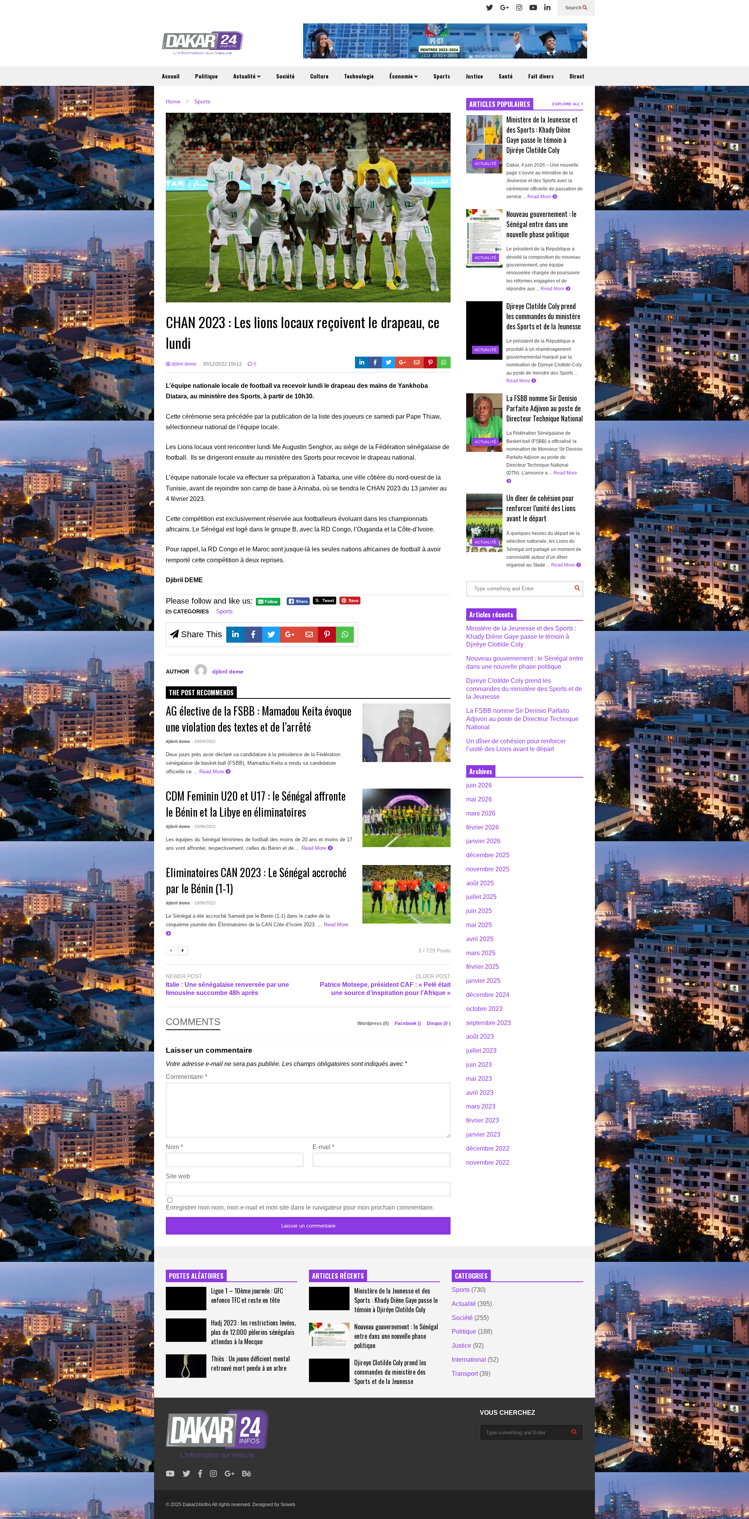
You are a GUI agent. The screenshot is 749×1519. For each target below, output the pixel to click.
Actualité (245, 76)
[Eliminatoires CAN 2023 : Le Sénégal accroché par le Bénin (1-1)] (406, 894)
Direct (577, 76)
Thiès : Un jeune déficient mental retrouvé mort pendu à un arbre (250, 1363)
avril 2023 (479, 1092)
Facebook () (408, 1023)
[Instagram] (519, 8)
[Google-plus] (402, 362)
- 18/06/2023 (203, 903)
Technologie (359, 76)
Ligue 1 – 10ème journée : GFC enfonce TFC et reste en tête (247, 1295)
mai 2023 (479, 1078)
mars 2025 (480, 953)
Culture (319, 76)
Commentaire (186, 1076)
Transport (465, 1373)
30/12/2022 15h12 (222, 364)
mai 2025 (479, 925)
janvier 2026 (483, 841)
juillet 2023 (481, 1050)
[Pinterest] (430, 362)
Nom (174, 1147)
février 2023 (482, 1120)
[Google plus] (504, 8)
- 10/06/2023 (203, 826)
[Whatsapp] (444, 362)
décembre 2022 (487, 1148)
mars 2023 (480, 1106)
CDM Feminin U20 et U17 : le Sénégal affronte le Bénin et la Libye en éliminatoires (256, 804)
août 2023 (480, 1036)
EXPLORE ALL (566, 104)
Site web (178, 1176)
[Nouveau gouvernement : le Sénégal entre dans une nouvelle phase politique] (484, 238)
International (469, 1359)
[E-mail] (417, 362)
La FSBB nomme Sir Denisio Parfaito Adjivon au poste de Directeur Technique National (544, 408)
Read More (212, 772)
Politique (206, 76)
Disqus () (439, 1023)
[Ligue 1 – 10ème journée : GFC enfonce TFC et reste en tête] (186, 1298)
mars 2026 (480, 813)
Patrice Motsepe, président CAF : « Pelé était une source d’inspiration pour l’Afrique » (385, 988)
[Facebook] (375, 362)
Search (573, 8)
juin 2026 (479, 785)
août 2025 (480, 883)
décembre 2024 (487, 994)
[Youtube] (533, 8)
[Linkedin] (547, 8)
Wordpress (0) (373, 1023)
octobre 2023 (484, 1009)
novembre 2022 (487, 1162)
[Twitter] (489, 8)
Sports (441, 76)
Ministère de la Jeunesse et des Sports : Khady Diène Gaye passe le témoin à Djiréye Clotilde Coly (542, 134)
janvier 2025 (483, 980)
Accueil (170, 76)
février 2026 (482, 827)
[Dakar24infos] (203, 45)
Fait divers (541, 76)
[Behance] (246, 1473)
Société (285, 76)
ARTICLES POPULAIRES (499, 104)
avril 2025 (479, 939)
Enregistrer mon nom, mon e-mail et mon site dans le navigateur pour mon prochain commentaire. (300, 1207)
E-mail (323, 1147)
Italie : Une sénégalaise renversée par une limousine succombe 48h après (227, 988)
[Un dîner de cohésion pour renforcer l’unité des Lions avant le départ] (484, 523)
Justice (474, 76)
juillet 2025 (481, 897)
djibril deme (183, 364)
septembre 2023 (488, 1023)
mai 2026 (479, 799)
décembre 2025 (487, 855)
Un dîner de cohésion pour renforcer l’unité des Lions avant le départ (540, 508)
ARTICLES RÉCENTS (338, 1276)
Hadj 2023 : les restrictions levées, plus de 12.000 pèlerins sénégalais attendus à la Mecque (253, 1332)
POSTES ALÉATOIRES (196, 1276)
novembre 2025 (487, 869)
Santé (506, 76)
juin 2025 (479, 911)
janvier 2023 (483, 1134)
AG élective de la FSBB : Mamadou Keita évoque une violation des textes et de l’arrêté (258, 719)
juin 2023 (479, 1064)
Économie (401, 76)
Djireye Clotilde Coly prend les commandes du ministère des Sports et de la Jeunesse (543, 316)
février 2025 (482, 966)
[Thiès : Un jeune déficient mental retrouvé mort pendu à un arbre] (186, 1366)
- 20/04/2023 (203, 741)
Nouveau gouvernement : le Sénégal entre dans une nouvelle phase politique (541, 224)
